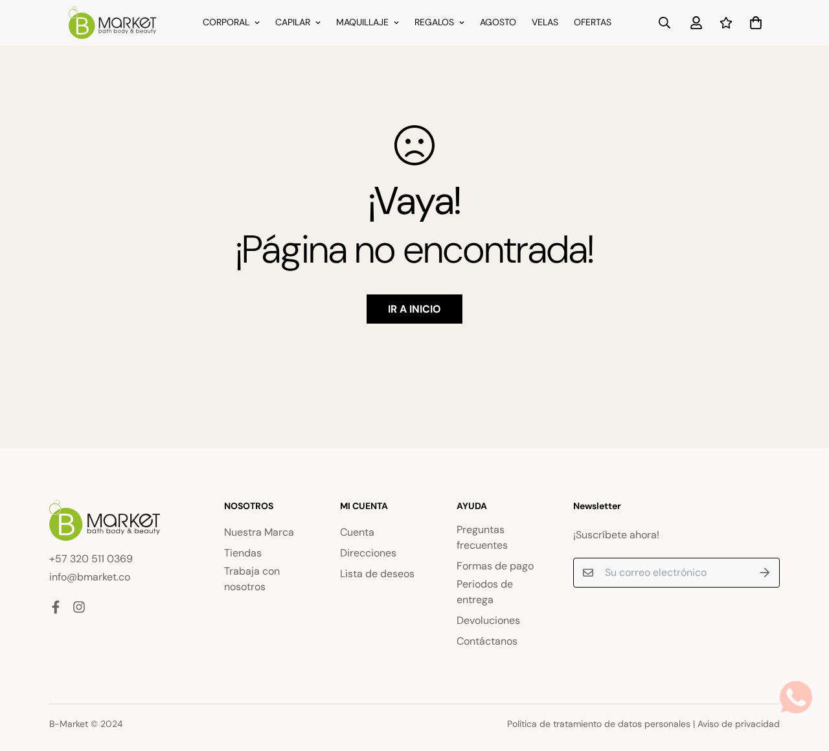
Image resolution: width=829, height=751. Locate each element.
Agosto (498, 22)
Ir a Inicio (414, 309)
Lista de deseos (377, 573)
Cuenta (357, 532)
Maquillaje (362, 22)
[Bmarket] (112, 22)
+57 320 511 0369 (91, 559)
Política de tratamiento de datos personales (598, 724)
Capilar (292, 22)
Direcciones (368, 553)
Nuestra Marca (259, 532)
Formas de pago (495, 566)
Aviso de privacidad (739, 724)
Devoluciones (488, 620)
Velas (545, 22)
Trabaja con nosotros (252, 578)
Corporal (226, 22)
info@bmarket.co (89, 577)
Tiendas (243, 553)
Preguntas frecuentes (482, 537)
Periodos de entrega (485, 591)
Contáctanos (487, 641)
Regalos (434, 22)
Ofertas (592, 22)
